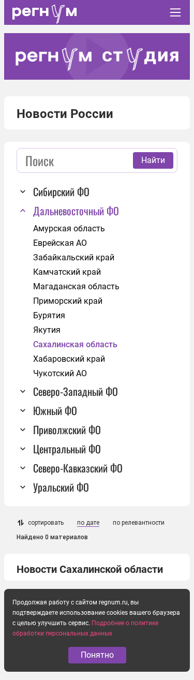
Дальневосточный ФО (76, 210)
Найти (153, 160)
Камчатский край (67, 272)
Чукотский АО (60, 373)
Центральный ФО (67, 448)
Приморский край (67, 301)
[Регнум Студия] (97, 56)
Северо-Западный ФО (75, 391)
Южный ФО (55, 410)
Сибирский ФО (61, 191)
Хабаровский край (69, 359)
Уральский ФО (61, 487)
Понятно (97, 655)
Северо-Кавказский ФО (78, 468)
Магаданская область (76, 286)
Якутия (47, 330)
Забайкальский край (73, 257)
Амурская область (69, 228)
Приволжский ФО (67, 429)
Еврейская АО (60, 243)
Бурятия (49, 315)
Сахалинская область (75, 344)
